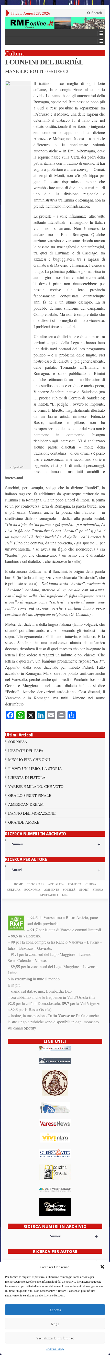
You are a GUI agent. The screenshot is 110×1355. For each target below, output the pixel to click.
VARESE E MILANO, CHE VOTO (35, 786)
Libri (66, 895)
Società (69, 890)
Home (18, 884)
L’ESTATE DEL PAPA (25, 750)
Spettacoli (49, 895)
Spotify (30, 1028)
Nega (55, 1323)
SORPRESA (17, 741)
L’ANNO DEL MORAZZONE (32, 813)
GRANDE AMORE (23, 822)
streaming (23, 979)
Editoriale (35, 884)
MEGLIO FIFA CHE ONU (29, 759)
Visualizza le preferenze (55, 1337)
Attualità (56, 884)
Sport (84, 890)
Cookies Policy (55, 1349)
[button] (102, 1266)
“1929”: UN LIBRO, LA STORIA (35, 768)
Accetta (55, 1309)
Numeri (56, 844)
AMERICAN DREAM (25, 804)
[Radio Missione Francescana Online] (55, 23)
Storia (98, 890)
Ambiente (51, 890)
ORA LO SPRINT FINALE (29, 795)
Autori (56, 869)
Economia (32, 890)
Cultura (13, 890)
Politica (75, 884)
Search (96, 13)
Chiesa (90, 884)
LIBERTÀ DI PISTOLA (27, 777)
